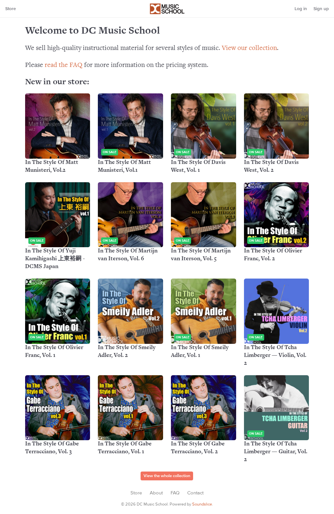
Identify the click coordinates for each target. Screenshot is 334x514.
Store (10, 9)
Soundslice (202, 504)
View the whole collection (167, 476)
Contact (195, 492)
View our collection (249, 48)
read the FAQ (64, 65)
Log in (301, 9)
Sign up (321, 9)
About (156, 492)
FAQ (175, 492)
